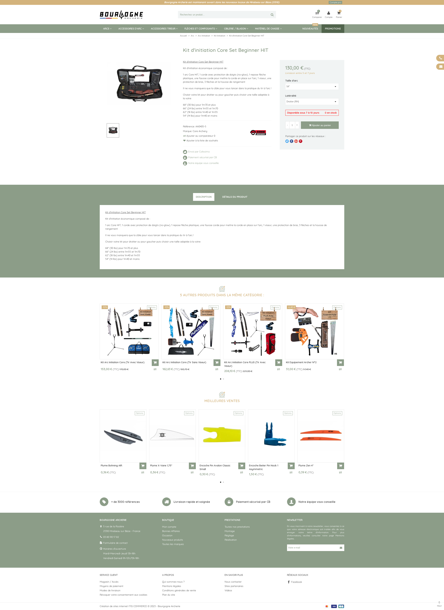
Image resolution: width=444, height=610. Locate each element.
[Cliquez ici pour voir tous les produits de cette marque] (258, 133)
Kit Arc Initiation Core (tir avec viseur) (122, 362)
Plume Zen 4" (306, 465)
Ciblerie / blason (235, 28)
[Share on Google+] (296, 141)
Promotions (333, 28)
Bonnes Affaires (171, 531)
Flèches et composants (200, 28)
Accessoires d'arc (130, 28)
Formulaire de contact (115, 542)
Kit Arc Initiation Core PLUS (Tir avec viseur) (245, 364)
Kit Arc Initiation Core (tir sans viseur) (184, 362)
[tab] (203, 197)
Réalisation (231, 539)
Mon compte (169, 526)
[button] (220, 378)
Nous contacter (233, 581)
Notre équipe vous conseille (316, 502)
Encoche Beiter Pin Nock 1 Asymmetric (263, 467)
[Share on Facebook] (291, 141)
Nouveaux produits (172, 539)
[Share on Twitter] (287, 141)
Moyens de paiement (111, 586)
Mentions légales (171, 586)
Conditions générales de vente (179, 590)
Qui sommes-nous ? (173, 581)
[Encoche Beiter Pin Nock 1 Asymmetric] (271, 435)
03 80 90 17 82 (111, 537)
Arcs (106, 28)
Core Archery (200, 131)
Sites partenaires (234, 586)
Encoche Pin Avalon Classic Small (215, 467)
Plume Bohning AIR (111, 465)
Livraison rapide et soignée (192, 502)
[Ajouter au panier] (155, 362)
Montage (230, 531)
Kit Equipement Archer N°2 (301, 362)
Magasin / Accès (109, 581)
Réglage (229, 535)
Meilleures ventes (222, 401)
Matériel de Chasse (267, 28)
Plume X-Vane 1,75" (161, 465)
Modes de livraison (110, 590)
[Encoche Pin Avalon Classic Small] (222, 435)
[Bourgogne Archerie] (121, 14)
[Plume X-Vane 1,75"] (172, 435)
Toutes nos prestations (237, 526)
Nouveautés (310, 27)
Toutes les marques (173, 544)
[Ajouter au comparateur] (155, 369)
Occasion (167, 535)
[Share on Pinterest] (300, 141)
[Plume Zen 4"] (321, 435)
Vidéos (228, 590)
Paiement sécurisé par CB (253, 502)
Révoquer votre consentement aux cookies (123, 594)
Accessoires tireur (163, 28)
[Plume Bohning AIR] (123, 435)
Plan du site (168, 594)
